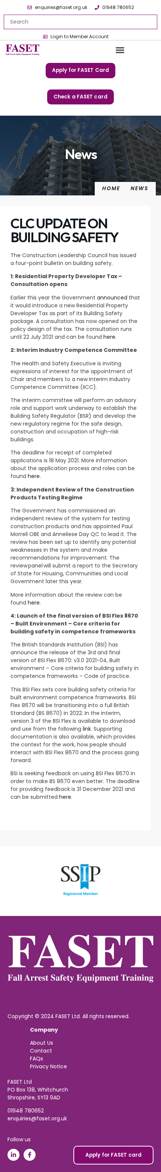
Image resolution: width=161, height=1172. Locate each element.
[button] (120, 50)
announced (112, 297)
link (87, 729)
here (109, 337)
